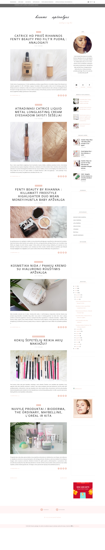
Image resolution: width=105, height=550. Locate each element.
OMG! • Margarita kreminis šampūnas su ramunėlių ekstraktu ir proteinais (86, 176)
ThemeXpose (76, 526)
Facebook (89, 87)
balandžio (78, 340)
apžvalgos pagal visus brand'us (63, 1)
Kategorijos (36, 1)
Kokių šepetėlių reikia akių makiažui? (38, 342)
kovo (77, 342)
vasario (78, 344)
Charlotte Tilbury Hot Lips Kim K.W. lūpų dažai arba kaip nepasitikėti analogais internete (86, 164)
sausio (77, 346)
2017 (76, 292)
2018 (76, 290)
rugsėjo (78, 329)
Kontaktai (28, 1)
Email (76, 87)
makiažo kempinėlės (78, 235)
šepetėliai (75, 232)
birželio (78, 335)
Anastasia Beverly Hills (38, 336)
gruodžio (78, 295)
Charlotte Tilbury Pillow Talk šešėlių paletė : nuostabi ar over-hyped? (86, 142)
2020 (76, 286)
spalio (77, 299)
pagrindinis (13, 1)
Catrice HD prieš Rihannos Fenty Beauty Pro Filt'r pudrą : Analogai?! (38, 39)
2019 (76, 288)
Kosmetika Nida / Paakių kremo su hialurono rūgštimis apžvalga (38, 269)
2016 (76, 348)
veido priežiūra (77, 220)
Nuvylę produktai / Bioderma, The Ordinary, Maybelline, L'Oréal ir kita (39, 412)
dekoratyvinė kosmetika (79, 217)
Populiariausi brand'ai (47, 1)
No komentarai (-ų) (15, 95)
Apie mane (20, 1)
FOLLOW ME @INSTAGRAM (53, 517)
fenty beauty (39, 185)
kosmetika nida (38, 261)
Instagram (83, 87)
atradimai (75, 229)
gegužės (78, 337)
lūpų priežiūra (77, 223)
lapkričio (78, 297)
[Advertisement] (46, 538)
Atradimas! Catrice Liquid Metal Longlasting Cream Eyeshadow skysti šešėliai (38, 112)
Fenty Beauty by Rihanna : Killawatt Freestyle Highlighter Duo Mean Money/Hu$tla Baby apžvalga (38, 194)
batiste (38, 405)
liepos (77, 333)
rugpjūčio (78, 331)
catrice (38, 32)
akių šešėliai (39, 104)
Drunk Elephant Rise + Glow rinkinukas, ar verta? (86, 153)
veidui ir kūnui (77, 226)
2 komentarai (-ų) (14, 252)
